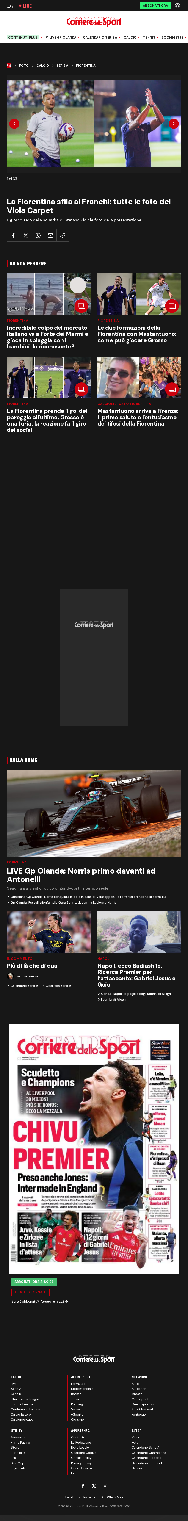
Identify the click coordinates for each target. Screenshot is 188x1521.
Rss (13, 1458)
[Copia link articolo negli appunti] (63, 235)
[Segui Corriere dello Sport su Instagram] (105, 1486)
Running (77, 1404)
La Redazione (81, 1442)
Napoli (104, 958)
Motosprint (140, 1399)
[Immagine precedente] (14, 124)
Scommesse (172, 37)
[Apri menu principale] (10, 6)
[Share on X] (25, 235)
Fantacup (139, 1414)
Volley (75, 1409)
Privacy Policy (81, 1463)
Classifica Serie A (58, 986)
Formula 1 (17, 862)
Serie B (16, 1394)
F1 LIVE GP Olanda (61, 37)
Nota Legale (80, 1447)
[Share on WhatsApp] (38, 235)
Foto (24, 66)
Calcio (130, 37)
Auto (135, 1384)
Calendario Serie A (100, 37)
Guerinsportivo (143, 1404)
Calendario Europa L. (147, 1458)
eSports (77, 1414)
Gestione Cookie (83, 1453)
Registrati (18, 1468)
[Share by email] (50, 235)
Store (15, 1447)
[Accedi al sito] (178, 6)
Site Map (17, 1463)
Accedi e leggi (52, 1301)
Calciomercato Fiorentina (124, 403)
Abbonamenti (21, 1437)
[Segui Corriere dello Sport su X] (94, 1486)
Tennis (149, 37)
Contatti (77, 1437)
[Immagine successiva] (174, 124)
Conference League (25, 1409)
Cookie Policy (81, 1458)
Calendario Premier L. (147, 1463)
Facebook (72, 1497)
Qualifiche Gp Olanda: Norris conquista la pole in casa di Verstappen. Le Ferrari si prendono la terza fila (88, 897)
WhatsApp (115, 1497)
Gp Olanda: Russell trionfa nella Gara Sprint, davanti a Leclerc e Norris (63, 902)
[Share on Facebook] (13, 235)
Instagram (91, 1497)
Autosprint (140, 1389)
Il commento (20, 958)
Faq (74, 1473)
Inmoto (137, 1394)
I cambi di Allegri (113, 999)
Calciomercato (22, 1419)
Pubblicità (18, 1453)
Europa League (22, 1404)
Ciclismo (77, 1419)
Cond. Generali (82, 1468)
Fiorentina (86, 66)
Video (136, 1437)
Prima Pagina (20, 1442)
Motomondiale (82, 1389)
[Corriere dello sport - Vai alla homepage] (94, 22)
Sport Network (143, 1409)
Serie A (62, 66)
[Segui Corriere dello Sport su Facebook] (83, 1486)
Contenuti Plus (23, 37)
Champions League (25, 1399)
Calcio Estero (21, 1414)
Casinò (137, 1468)
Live (27, 6)
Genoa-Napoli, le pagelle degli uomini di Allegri (136, 994)
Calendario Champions (149, 1453)
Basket (76, 1394)
